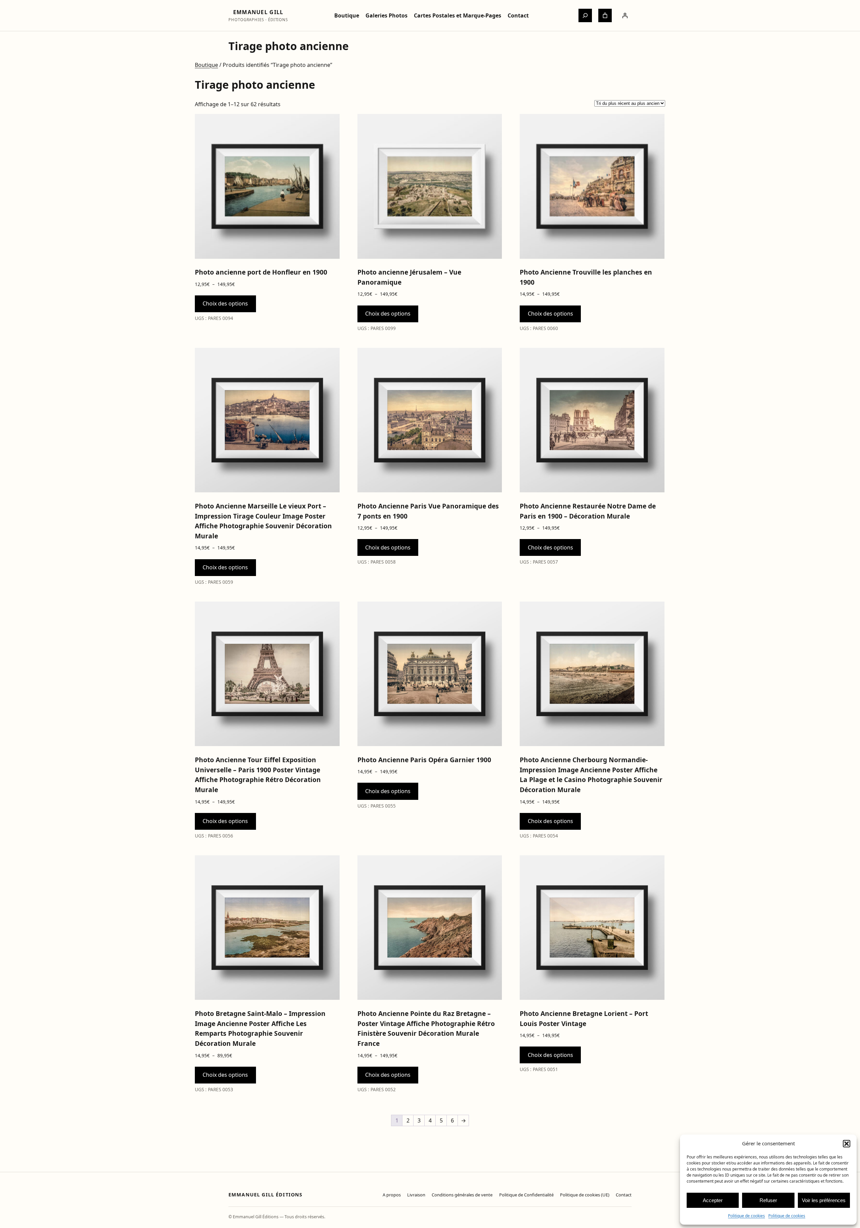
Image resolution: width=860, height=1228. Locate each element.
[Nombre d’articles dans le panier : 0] (605, 15)
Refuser (768, 1200)
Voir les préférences (824, 1200)
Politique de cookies (746, 1216)
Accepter (713, 1200)
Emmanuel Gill (258, 12)
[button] (846, 1143)
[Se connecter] (625, 15)
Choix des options (225, 303)
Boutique (206, 65)
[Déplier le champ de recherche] (585, 15)
